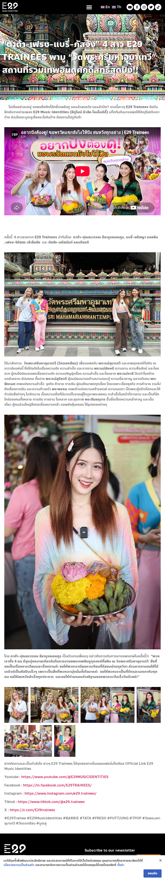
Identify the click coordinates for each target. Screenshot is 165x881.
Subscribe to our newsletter (110, 851)
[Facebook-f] (137, 7)
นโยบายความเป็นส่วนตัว (19, 865)
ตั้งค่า (120, 865)
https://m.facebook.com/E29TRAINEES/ (57, 785)
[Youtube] (130, 7)
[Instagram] (144, 7)
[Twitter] (151, 7)
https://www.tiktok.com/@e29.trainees (51, 802)
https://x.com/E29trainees (32, 810)
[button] (89, 7)
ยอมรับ (152, 873)
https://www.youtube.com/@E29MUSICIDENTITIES (64, 777)
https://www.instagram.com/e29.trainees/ (60, 793)
